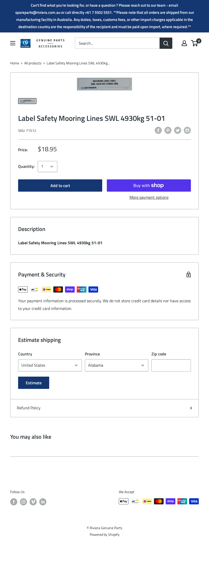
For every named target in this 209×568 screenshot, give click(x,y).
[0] (194, 43)
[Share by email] (187, 130)
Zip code (158, 354)
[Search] (166, 43)
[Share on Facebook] (158, 130)
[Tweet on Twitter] (177, 130)
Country (25, 354)
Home (14, 63)
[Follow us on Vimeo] (33, 502)
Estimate (34, 383)
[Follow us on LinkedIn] (42, 502)
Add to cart (60, 185)
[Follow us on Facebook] (13, 502)
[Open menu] (12, 43)
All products (33, 63)
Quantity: (26, 166)
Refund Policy (29, 408)
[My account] (184, 43)
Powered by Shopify (105, 534)
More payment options (148, 197)
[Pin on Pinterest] (168, 130)
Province (92, 354)
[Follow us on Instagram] (23, 502)
